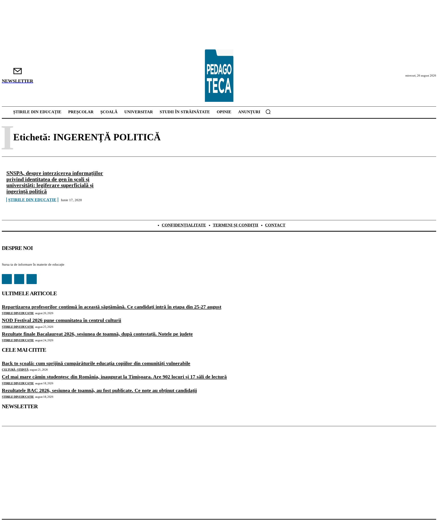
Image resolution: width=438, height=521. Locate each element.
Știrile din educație (32, 200)
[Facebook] (7, 279)
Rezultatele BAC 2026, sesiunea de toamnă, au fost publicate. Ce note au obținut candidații (99, 390)
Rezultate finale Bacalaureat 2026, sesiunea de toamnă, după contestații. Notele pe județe (97, 334)
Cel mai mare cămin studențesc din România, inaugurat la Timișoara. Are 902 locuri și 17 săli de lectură (114, 377)
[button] (268, 111)
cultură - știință (15, 369)
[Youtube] (31, 279)
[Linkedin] (19, 279)
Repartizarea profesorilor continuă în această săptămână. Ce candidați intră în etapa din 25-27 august (111, 307)
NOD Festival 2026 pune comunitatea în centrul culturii (61, 320)
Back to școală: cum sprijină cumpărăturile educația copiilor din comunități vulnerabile (96, 363)
